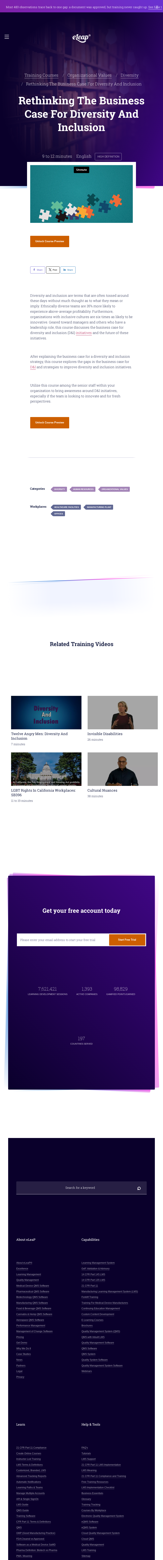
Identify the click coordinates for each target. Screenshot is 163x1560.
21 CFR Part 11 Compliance (31, 1447)
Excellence (22, 1268)
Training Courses (41, 75)
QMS (19, 1527)
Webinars (87, 1371)
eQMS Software (90, 1521)
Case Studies (23, 1354)
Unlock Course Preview (49, 241)
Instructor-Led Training (28, 1459)
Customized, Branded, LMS (31, 1470)
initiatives (84, 332)
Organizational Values (89, 75)
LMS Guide (22, 1504)
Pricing (20, 1337)
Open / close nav (7, 37)
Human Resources (83, 489)
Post (55, 270)
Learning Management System (98, 1263)
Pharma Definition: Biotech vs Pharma (36, 1550)
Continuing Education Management (101, 1308)
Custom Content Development (98, 1314)
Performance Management (30, 1325)
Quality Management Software (98, 1342)
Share (40, 270)
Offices (58, 514)
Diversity (130, 75)
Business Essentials (92, 1493)
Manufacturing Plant (99, 507)
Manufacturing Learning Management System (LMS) (110, 1291)
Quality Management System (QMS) (101, 1331)
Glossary (86, 1499)
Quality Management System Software (102, 1365)
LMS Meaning (89, 1470)
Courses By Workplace (94, 1510)
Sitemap (86, 1556)
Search (139, 1188)
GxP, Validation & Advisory (96, 1268)
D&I (33, 367)
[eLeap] (81, 38)
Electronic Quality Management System (103, 1516)
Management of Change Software (34, 1331)
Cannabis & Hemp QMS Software (34, 1314)
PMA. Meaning (24, 1556)
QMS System (88, 1354)
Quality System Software (95, 1359)
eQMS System (89, 1527)
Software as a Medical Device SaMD (36, 1544)
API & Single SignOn (27, 1499)
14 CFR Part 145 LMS (93, 1274)
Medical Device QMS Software (32, 1285)
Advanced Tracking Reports (31, 1476)
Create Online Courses (28, 1453)
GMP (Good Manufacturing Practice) (35, 1533)
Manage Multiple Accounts (30, 1493)
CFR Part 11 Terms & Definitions (33, 1521)
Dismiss (157, 7)
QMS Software (89, 1348)
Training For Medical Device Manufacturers (105, 1302)
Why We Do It (23, 1348)
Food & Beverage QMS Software (33, 1308)
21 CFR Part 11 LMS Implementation (101, 1464)
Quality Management (27, 1280)
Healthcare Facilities (66, 507)
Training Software (25, 1516)
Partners (20, 1365)
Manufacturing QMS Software (32, 1302)
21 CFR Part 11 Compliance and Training (104, 1476)
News (19, 1359)
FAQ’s (85, 1447)
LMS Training (89, 1550)
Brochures (87, 1325)
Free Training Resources (95, 1482)
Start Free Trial (127, 939)
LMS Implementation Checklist (98, 1487)
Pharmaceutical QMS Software (32, 1291)
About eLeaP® (24, 1263)
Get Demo (21, 1342)
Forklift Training (90, 1297)
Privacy (20, 1377)
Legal (19, 1371)
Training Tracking (91, 1504)
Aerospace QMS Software (30, 1320)
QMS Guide (22, 1510)
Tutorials (86, 1453)
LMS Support (89, 1459)
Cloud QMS (88, 1538)
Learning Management (28, 1274)
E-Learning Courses (92, 1320)
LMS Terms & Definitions (29, 1464)
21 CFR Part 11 (90, 1285)
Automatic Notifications (28, 1482)
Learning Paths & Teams (29, 1487)
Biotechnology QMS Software (32, 1297)
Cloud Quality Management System (101, 1533)
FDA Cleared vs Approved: (30, 1538)
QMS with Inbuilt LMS (93, 1337)
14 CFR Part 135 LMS (93, 1280)
